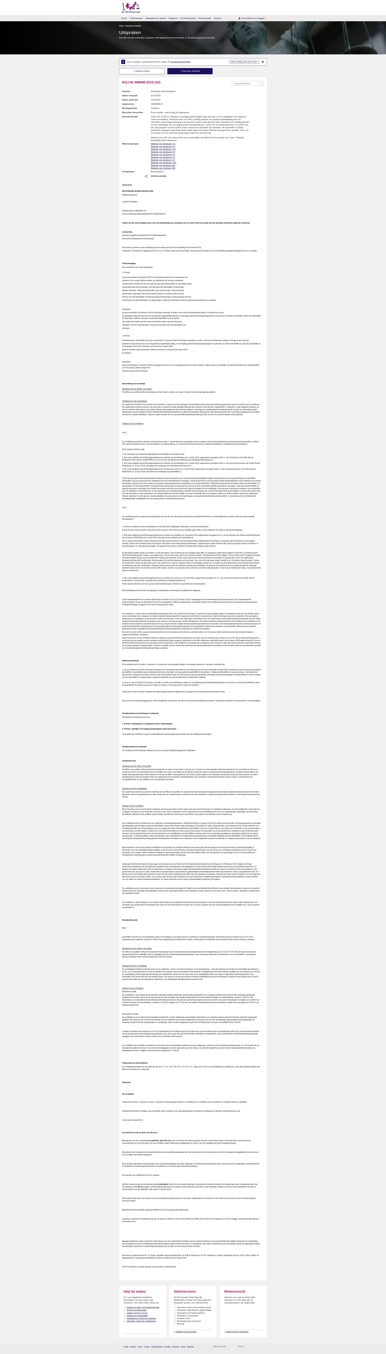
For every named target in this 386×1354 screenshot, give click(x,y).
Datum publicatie (130, 100)
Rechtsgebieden (129, 108)
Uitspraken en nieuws (156, 18)
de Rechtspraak (188, 18)
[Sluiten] (263, 62)
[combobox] (247, 83)
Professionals (204, 18)
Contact (217, 18)
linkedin (258, 1346)
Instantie (126, 91)
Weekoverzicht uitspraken (237, 1332)
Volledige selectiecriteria (186, 1332)
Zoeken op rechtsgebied (137, 1316)
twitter (246, 1346)
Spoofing (167, 1346)
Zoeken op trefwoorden (137, 1310)
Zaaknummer (128, 104)
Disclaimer (190, 1346)
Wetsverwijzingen (130, 144)
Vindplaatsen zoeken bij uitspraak (141, 1318)
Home (124, 18)
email (232, 1346)
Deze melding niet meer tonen (244, 62)
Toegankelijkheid (157, 1346)
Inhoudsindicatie (130, 117)
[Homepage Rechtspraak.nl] (130, 7)
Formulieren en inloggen (253, 18)
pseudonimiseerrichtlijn (180, 62)
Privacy (140, 1346)
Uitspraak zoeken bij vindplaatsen (141, 1321)
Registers (173, 18)
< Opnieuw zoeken (142, 71)
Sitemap (133, 1346)
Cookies (147, 1346)
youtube (262, 1346)
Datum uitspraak (129, 95)
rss (228, 1346)
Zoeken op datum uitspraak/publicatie (143, 1307)
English (126, 1346)
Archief (182, 1346)
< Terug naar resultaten (190, 71)
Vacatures (175, 1346)
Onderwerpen (136, 18)
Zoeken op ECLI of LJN (137, 1313)
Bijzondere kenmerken (132, 112)
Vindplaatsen (128, 172)
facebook (250, 1346)
